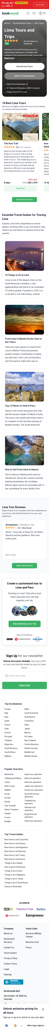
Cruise (7, 782)
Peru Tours (39, 23)
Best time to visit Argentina (16, 847)
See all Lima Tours (24, 66)
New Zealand (30, 740)
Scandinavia (29, 717)
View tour (20, 188)
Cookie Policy (10, 963)
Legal (6, 969)
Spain (6, 721)
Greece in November (13, 886)
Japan (27, 729)
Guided (7, 813)
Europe (7, 709)
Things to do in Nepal (13, 863)
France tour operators (33, 790)
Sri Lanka (28, 736)
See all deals (40, 5)
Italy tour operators (32, 778)
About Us (8, 933)
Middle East (29, 752)
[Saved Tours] (34, 13)
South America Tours (22, 23)
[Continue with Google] (15, 1025)
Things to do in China (13, 871)
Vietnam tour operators (30, 808)
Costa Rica (29, 721)
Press (29, 947)
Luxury (7, 817)
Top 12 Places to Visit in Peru (20, 406)
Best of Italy (11, 555)
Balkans (7, 756)
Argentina (8, 744)
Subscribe (24, 685)
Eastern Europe (31, 748)
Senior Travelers (11, 809)
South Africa (9, 752)
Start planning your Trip (24, 623)
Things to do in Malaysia (14, 875)
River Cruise (9, 786)
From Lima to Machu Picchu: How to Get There (23, 340)
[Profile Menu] (42, 13)
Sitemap (8, 974)
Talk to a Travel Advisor (24, 76)
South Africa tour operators (31, 795)
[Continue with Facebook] (6, 1025)
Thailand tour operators (30, 802)
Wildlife (7, 790)
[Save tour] (5, 115)
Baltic (26, 709)
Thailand (8, 740)
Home (7, 23)
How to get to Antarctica (14, 867)
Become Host (32, 942)
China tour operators (33, 821)
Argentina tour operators (30, 815)
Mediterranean (30, 756)
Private (7, 798)
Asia (6, 717)
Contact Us (9, 947)
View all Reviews (24, 565)
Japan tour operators (33, 786)
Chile (6, 729)
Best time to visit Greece (14, 843)
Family (7, 802)
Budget (7, 821)
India (26, 725)
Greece (7, 732)
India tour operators (32, 782)
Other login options (35, 1025)
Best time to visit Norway (15, 851)
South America (10, 748)
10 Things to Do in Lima (17, 275)
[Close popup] (43, 1009)
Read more (9, 58)
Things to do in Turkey (13, 879)
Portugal (8, 736)
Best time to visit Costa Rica (16, 839)
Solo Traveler (10, 806)
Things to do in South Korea (16, 883)
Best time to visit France (14, 859)
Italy (6, 713)
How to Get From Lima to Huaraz (22, 469)
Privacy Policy (10, 958)
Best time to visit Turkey (14, 855)
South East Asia (31, 713)
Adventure (9, 774)
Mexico (27, 732)
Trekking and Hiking (12, 778)
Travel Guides (10, 953)
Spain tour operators (33, 774)
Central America (31, 744)
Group (7, 794)
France (7, 725)
